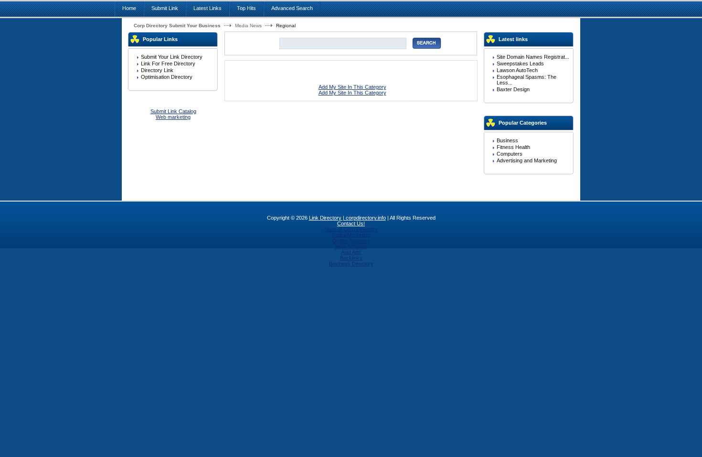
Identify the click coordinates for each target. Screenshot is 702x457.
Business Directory (351, 263)
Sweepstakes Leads (520, 63)
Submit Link (164, 8)
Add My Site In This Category (352, 87)
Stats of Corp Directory (351, 229)
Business (507, 140)
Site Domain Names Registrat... (533, 57)
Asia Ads (351, 252)
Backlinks (351, 258)
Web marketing (173, 117)
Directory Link (157, 70)
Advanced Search (292, 8)
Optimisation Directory (166, 77)
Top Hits (246, 8)
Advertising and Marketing (527, 160)
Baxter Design (513, 89)
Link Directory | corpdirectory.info (347, 218)
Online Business (351, 241)
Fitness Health (513, 147)
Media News (248, 25)
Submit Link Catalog (173, 111)
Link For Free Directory (168, 63)
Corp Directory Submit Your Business (177, 25)
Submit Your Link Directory (171, 57)
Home (129, 8)
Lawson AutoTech (517, 70)
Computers (509, 154)
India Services (351, 246)
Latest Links (207, 8)
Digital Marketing (351, 235)
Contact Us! (351, 223)
